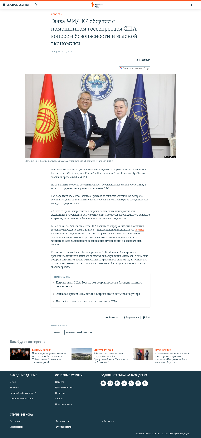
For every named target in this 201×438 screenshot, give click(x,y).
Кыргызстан (16, 427)
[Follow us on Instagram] (110, 383)
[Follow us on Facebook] (117, 383)
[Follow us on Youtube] (103, 383)
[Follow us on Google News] (138, 383)
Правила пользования (21, 399)
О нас (13, 382)
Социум (59, 399)
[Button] (143, 60)
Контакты (15, 387)
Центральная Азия (41, 350)
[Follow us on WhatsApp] (131, 383)
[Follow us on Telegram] (124, 383)
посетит (139, 230)
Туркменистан (64, 427)
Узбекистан (108, 421)
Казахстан (15, 421)
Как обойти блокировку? (23, 393)
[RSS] (145, 383)
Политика (60, 393)
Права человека (163, 350)
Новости (56, 14)
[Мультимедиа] (191, 5)
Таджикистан (63, 421)
